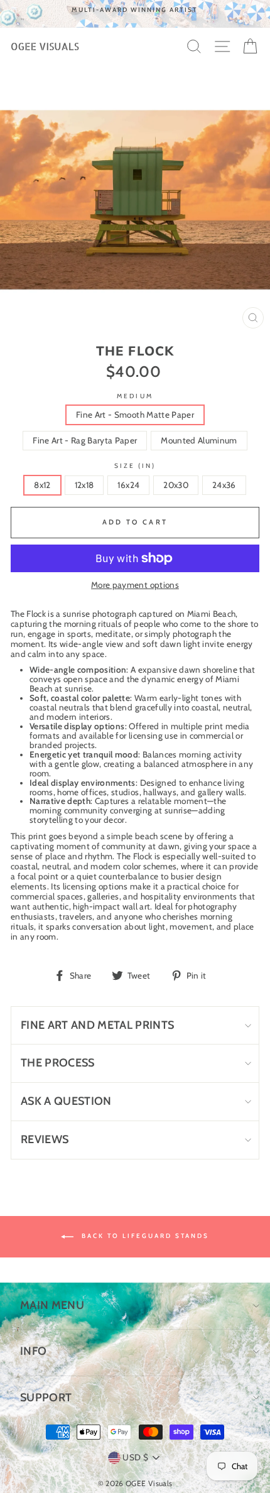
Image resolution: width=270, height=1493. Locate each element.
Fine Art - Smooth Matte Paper (135, 415)
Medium (135, 396)
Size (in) (135, 465)
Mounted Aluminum (199, 440)
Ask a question (66, 1101)
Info (33, 1351)
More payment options (135, 585)
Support (46, 1397)
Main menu (52, 1305)
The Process (58, 1063)
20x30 (175, 485)
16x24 (128, 485)
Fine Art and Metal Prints (98, 1025)
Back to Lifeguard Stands (143, 1236)
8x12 (42, 485)
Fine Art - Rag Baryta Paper (85, 440)
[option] (135, 9)
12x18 (84, 485)
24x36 (224, 485)
